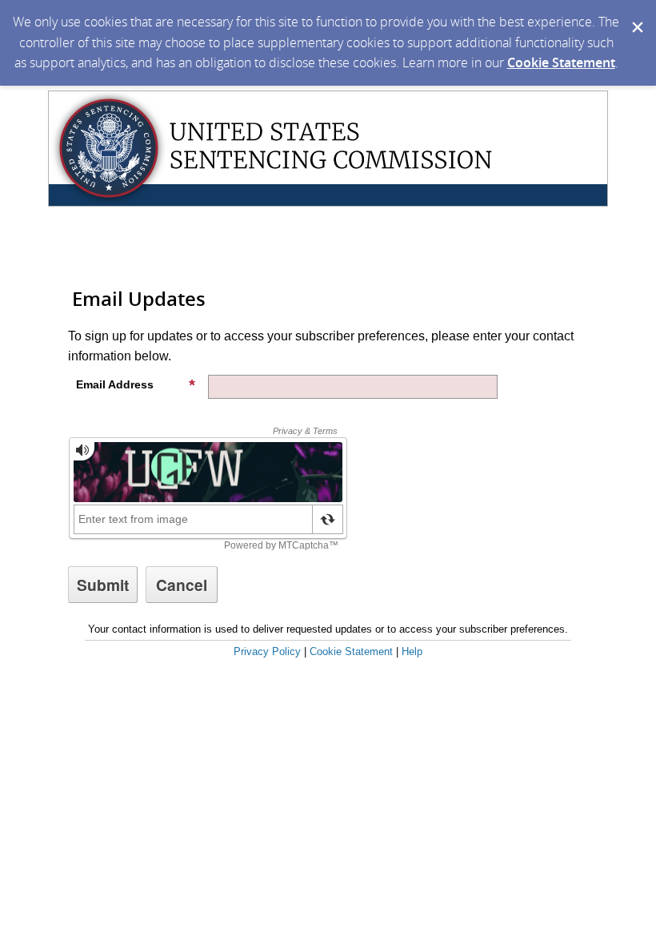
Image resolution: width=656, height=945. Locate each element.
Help (412, 651)
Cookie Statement (561, 62)
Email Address (115, 384)
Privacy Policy (267, 651)
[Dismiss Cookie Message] (636, 15)
